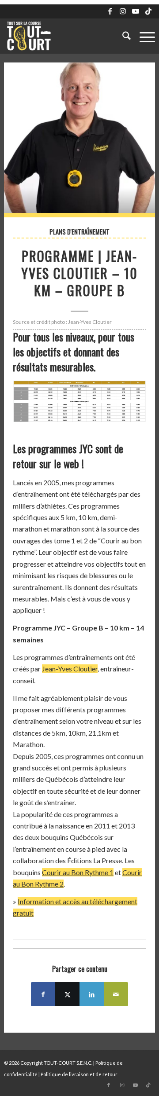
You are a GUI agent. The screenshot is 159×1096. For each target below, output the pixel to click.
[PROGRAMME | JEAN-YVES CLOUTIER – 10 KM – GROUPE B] (79, 139)
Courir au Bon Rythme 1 (78, 872)
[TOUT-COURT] (64, 36)
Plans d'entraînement (79, 231)
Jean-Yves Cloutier (70, 668)
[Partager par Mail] (116, 994)
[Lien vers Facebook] (110, 11)
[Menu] (143, 36)
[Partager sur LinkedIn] (92, 994)
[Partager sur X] (67, 994)
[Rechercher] (122, 36)
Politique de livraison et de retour (79, 1074)
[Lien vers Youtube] (135, 11)
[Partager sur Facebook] (43, 994)
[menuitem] (122, 36)
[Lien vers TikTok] (148, 11)
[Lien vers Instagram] (122, 11)
